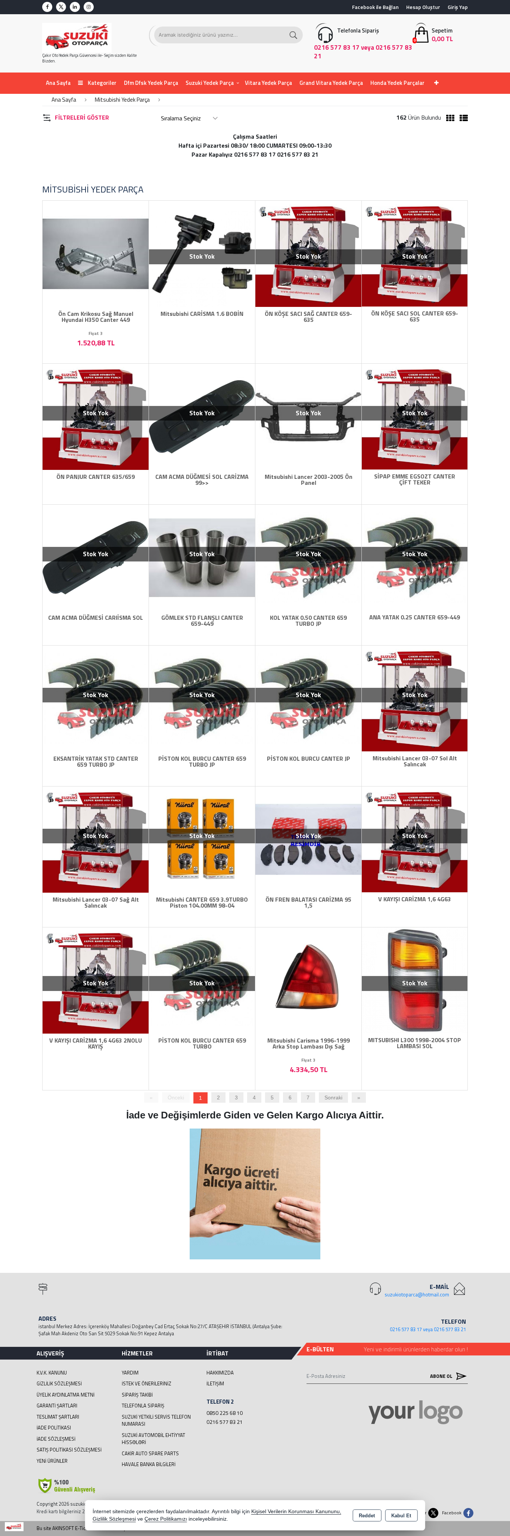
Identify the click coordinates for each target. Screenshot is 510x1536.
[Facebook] (47, 7)
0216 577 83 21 (224, 1422)
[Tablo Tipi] (462, 118)
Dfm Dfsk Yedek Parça (151, 83)
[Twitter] (61, 7)
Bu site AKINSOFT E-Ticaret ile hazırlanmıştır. (84, 1528)
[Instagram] (89, 7)
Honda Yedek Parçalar (397, 83)
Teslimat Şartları (58, 1416)
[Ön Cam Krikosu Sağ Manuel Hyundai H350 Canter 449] (96, 253)
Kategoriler (101, 83)
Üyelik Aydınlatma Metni (65, 1394)
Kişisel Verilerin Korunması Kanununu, (296, 1511)
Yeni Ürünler (52, 1461)
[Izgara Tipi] (448, 118)
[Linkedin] (75, 7)
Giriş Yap (458, 7)
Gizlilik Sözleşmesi (59, 1383)
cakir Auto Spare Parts (150, 1453)
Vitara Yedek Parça (268, 83)
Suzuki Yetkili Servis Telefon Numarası (156, 1420)
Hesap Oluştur (423, 7)
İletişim (215, 1383)
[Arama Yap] (294, 35)
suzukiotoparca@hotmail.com (417, 1294)
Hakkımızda (220, 1372)
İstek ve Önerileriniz (146, 1383)
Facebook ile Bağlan (375, 7)
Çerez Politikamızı (165, 1519)
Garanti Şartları (57, 1405)
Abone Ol (442, 1376)
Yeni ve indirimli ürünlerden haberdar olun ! (416, 1349)
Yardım (130, 1372)
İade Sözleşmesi (56, 1439)
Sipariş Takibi (137, 1394)
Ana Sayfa (58, 83)
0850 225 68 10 (224, 1413)
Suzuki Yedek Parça (210, 83)
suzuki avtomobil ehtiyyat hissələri (153, 1438)
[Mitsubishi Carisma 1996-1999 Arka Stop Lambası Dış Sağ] (308, 979)
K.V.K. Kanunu (52, 1372)
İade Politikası (54, 1427)
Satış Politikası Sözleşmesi (69, 1449)
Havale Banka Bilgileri (148, 1464)
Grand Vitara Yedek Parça (331, 83)
